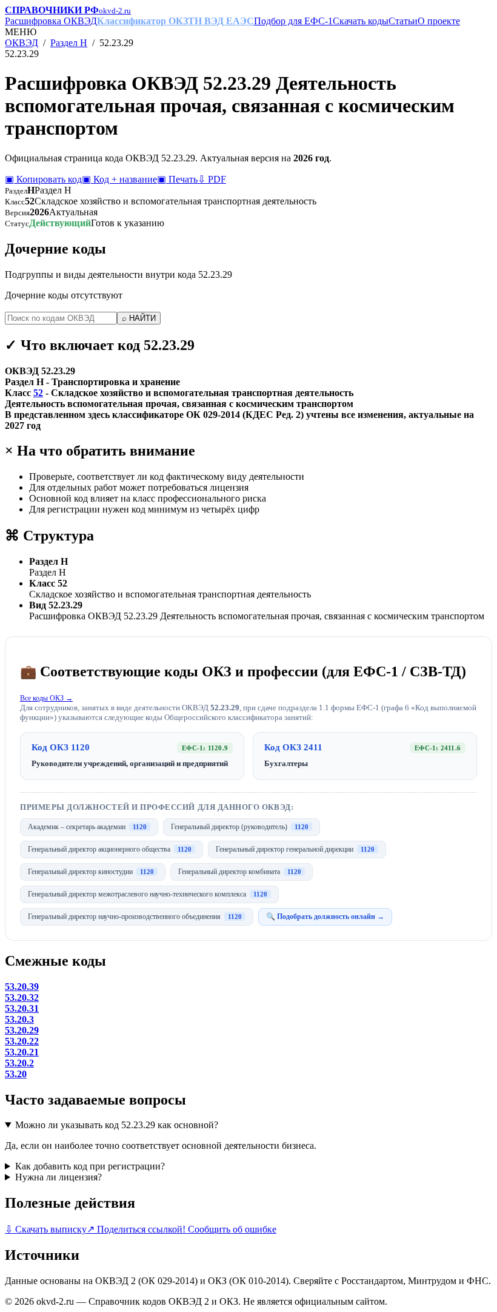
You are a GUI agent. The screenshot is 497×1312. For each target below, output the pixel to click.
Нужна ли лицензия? (58, 1177)
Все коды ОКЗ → (46, 698)
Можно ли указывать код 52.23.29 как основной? (116, 1125)
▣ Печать (177, 179)
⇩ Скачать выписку (46, 1229)
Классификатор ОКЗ (142, 21)
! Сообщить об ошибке (229, 1229)
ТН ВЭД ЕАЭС (221, 21)
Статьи (403, 21)
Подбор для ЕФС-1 (293, 21)
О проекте (439, 21)
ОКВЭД (21, 43)
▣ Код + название (119, 179)
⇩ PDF (212, 179)
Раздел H (68, 43)
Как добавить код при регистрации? (90, 1166)
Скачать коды (361, 21)
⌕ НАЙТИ (139, 318)
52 (38, 393)
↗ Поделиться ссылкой (134, 1229)
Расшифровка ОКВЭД (51, 21)
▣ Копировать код (43, 179)
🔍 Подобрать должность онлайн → (325, 916)
